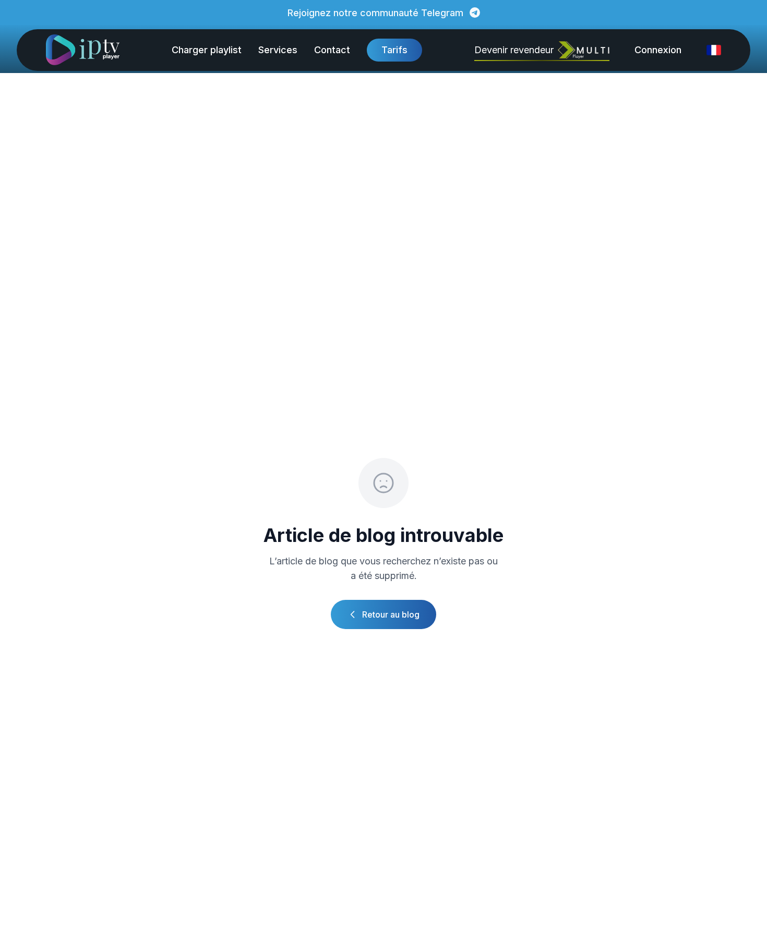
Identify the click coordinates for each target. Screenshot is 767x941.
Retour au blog (391, 614)
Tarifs (394, 49)
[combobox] (713, 50)
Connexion (657, 49)
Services (277, 49)
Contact (332, 49)
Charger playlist (207, 49)
